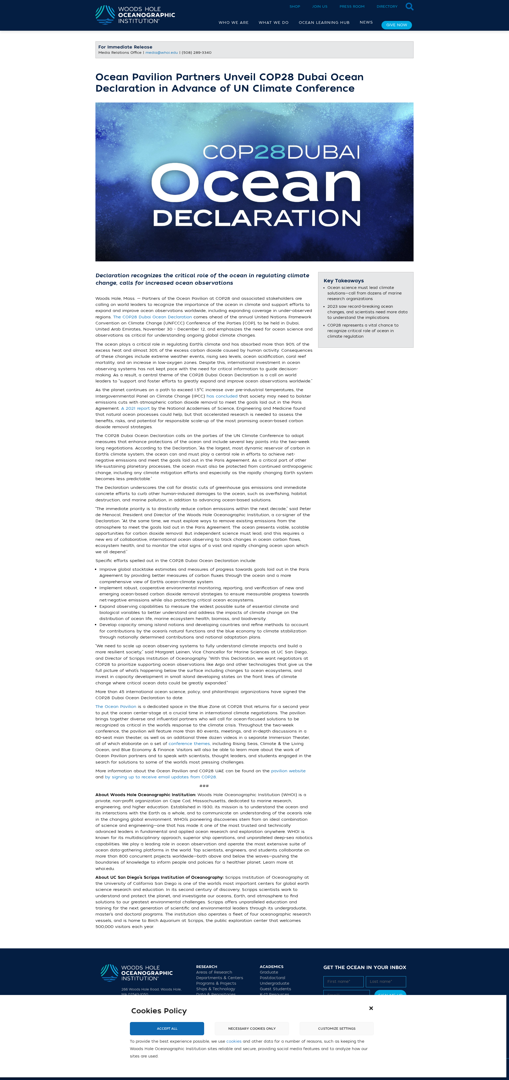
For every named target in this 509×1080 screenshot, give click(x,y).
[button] (371, 1008)
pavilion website (288, 771)
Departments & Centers (219, 977)
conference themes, (190, 743)
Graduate (269, 972)
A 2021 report (135, 408)
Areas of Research (214, 972)
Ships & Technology (215, 989)
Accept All (167, 1029)
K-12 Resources (274, 994)
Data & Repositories (216, 994)
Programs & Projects (216, 983)
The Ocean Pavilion (115, 706)
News (366, 22)
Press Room (352, 6)
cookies (234, 1041)
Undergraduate (274, 983)
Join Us (319, 6)
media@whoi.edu (162, 52)
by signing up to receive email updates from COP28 (160, 777)
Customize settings (337, 1029)
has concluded (222, 396)
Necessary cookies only (252, 1029)
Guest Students (275, 989)
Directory (387, 6)
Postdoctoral (272, 977)
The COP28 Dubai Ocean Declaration (152, 317)
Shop (294, 6)
